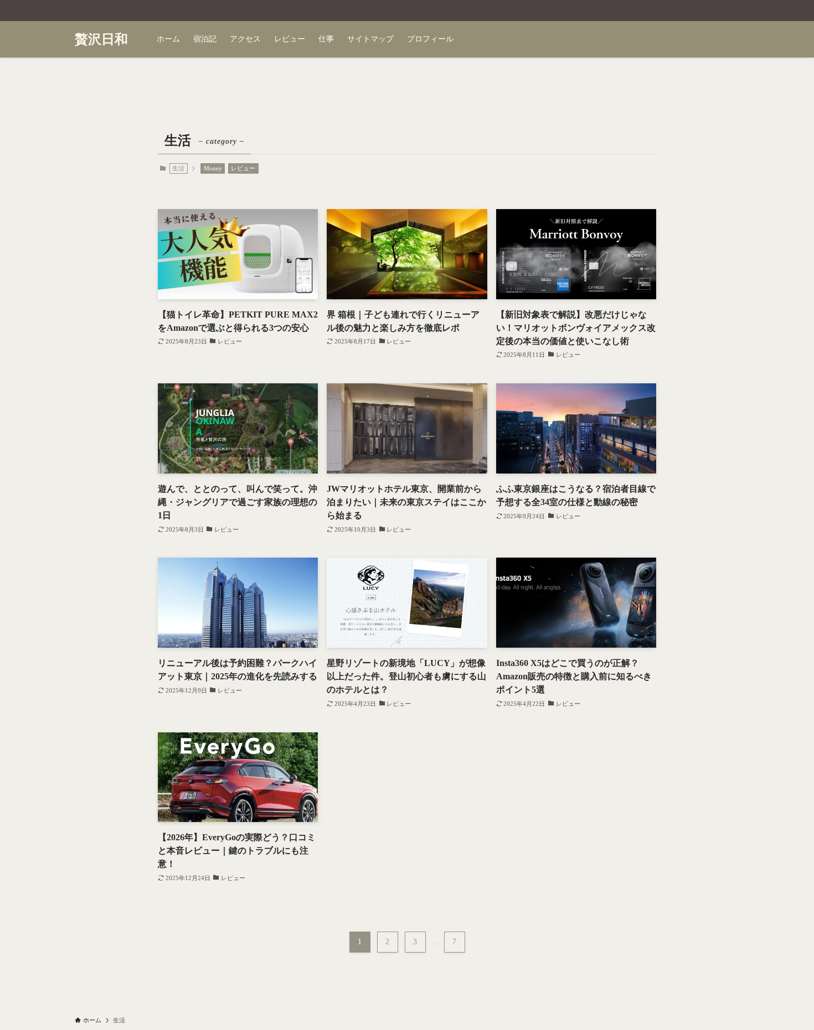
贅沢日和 (101, 39)
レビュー (243, 168)
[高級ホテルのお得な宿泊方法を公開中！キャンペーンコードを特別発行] (407, 10)
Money (213, 168)
